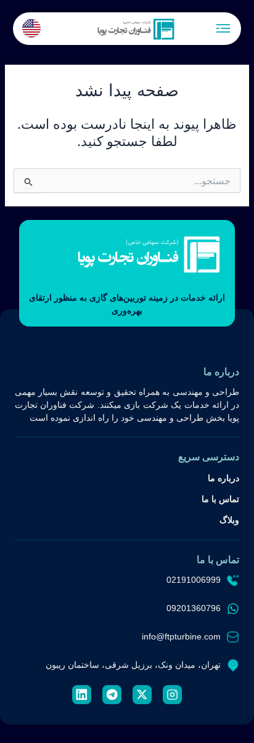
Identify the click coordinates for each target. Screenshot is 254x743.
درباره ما (223, 478)
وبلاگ (229, 520)
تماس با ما (220, 499)
